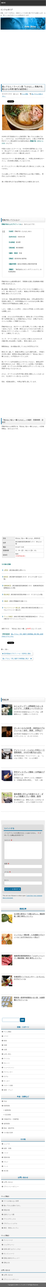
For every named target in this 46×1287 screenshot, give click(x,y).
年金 (5, 1101)
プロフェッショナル (10, 1223)
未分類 (6, 1171)
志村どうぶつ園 (9, 1214)
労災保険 (8, 1114)
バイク (6, 1153)
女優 (5, 1049)
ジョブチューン (9, 1245)
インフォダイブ (7, 10)
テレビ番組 (25, 94)
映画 (5, 1040)
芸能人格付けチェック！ (12, 1258)
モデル (6, 1076)
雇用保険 (7, 1123)
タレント (7, 1063)
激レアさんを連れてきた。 (13, 1205)
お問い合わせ (8, 1182)
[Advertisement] (23, 58)
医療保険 (7, 1106)
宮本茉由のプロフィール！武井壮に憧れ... (18, 653)
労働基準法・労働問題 (11, 1119)
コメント (8, 840)
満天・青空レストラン (11, 1228)
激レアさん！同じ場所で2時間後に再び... (16, 658)
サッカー (7, 1081)
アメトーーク (8, 1240)
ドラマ (6, 1036)
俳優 (5, 1045)
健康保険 (8, 1110)
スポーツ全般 (8, 1085)
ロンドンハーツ (9, 1253)
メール (7, 872)
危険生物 (7, 1157)
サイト (6, 880)
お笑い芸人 (7, 1054)
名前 (6, 863)
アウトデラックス (10, 1219)
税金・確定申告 (9, 1128)
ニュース (7, 1144)
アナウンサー (8, 1072)
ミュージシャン (9, 1067)
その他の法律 (8, 1132)
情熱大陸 (7, 1210)
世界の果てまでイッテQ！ (12, 1249)
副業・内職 (7, 1148)
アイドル (7, 1058)
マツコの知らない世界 (11, 1201)
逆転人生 (7, 1262)
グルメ (6, 1162)
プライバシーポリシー (11, 1186)
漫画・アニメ (8, 1090)
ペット (6, 1166)
